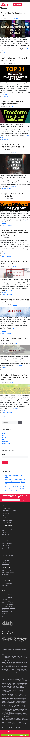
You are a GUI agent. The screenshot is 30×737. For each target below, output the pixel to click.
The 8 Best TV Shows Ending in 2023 (15, 486)
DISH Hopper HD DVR (7, 583)
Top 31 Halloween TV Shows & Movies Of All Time (14, 59)
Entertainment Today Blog (7, 606)
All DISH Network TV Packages (9, 510)
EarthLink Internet (6, 574)
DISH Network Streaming (7, 604)
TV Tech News (6, 443)
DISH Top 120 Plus (6, 513)
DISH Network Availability (7, 602)
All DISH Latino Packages (7, 529)
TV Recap (5, 441)
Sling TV (4, 609)
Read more (4, 94)
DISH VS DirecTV (6, 557)
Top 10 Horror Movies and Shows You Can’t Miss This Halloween (12, 146)
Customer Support (25, 1)
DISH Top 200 (5, 515)
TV (7, 96)
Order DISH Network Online (8, 508)
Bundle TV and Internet (7, 520)
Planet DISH (14, 727)
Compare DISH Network (7, 555)
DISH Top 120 (5, 512)
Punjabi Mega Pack (6, 548)
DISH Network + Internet (7, 570)
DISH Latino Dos (5, 532)
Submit (5, 463)
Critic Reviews (6, 434)
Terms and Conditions (7, 615)
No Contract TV (5, 518)
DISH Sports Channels (7, 596)
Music (4, 437)
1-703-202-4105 (8, 735)
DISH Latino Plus (5, 530)
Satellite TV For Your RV (7, 522)
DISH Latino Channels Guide (8, 536)
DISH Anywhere (5, 585)
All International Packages (7, 543)
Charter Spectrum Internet (8, 576)
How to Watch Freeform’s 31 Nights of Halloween (13, 102)
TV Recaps (12, 188)
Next (5, 416)
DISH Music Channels (7, 597)
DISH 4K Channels (6, 587)
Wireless (17, 1)
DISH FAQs (4, 599)
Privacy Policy (5, 616)
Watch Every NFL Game (7, 611)
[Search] (20, 422)
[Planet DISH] (4, 4)
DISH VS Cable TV (6, 560)
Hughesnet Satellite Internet (8, 572)
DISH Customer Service (7, 601)
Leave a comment (7, 225)
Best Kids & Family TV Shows (8, 608)
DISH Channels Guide (7, 594)
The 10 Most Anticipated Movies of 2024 (16, 479)
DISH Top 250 (5, 517)
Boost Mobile (5, 613)
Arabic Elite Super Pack (7, 547)
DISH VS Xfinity (5, 558)
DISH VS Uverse (5, 564)
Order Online (22, 735)
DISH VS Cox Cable (6, 562)
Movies (4, 53)
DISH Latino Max (5, 534)
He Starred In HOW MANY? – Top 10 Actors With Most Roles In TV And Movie (14, 232)
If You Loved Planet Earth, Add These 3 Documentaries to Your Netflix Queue (14, 377)
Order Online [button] (17, 4)
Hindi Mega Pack (5, 545)
